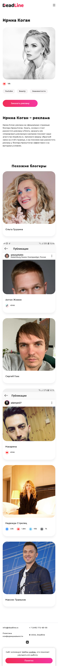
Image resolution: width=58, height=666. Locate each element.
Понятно (29, 661)
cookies (32, 652)
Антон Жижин (13, 300)
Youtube (9, 91)
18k (9, 84)
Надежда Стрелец (16, 523)
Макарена (11, 446)
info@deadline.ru (10, 628)
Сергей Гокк (12, 376)
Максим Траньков (15, 599)
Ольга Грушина (14, 229)
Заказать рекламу (20, 103)
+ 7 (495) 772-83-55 (38, 628)
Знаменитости (39, 91)
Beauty (22, 91)
